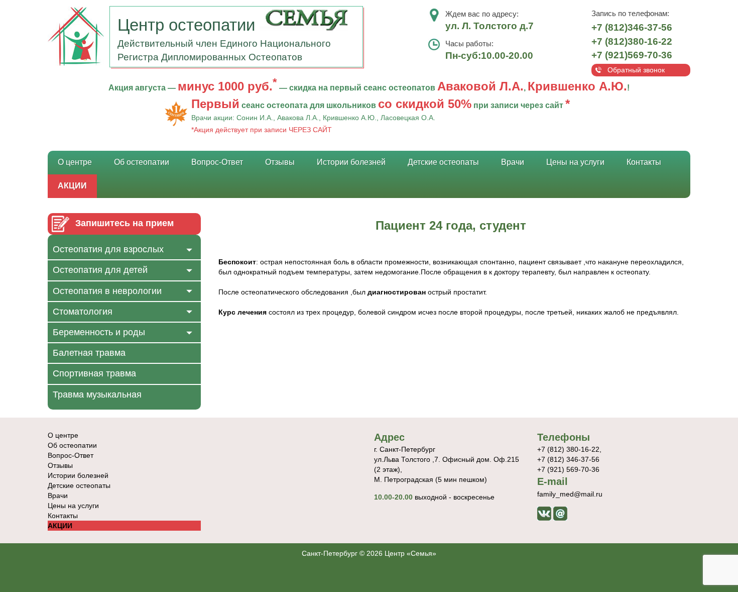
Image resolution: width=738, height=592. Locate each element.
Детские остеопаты (443, 162)
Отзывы (280, 162)
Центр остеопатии (188, 25)
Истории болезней (351, 162)
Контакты (644, 162)
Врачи (512, 162)
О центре (75, 162)
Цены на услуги (575, 162)
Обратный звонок (636, 70)
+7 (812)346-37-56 (631, 27)
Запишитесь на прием (124, 223)
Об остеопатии (141, 162)
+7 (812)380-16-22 (631, 41)
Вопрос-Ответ (217, 162)
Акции (72, 185)
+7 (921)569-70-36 (631, 55)
